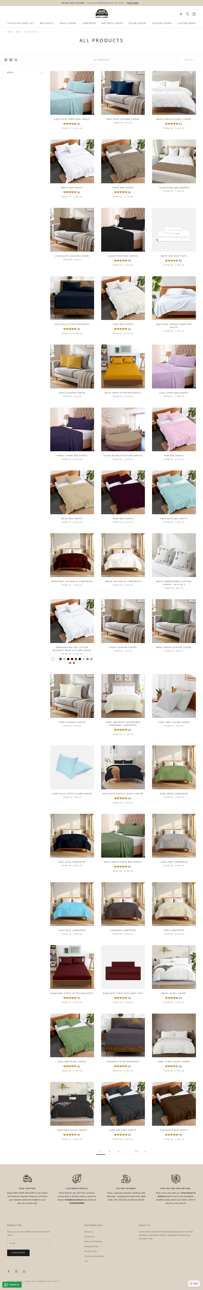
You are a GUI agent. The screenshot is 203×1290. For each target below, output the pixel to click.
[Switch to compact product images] (16, 60)
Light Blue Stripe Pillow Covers (72, 793)
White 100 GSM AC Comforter (123, 581)
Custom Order (186, 23)
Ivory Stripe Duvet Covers (174, 1061)
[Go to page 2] (145, 1151)
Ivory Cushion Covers (72, 722)
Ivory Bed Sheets (123, 324)
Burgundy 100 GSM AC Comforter (72, 581)
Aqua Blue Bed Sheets (174, 518)
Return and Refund (93, 1241)
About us (88, 1231)
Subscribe (18, 1252)
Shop (18, 32)
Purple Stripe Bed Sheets (72, 455)
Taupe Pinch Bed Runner (174, 187)
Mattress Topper (112, 23)
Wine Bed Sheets (123, 518)
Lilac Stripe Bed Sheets (174, 393)
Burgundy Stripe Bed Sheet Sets (123, 993)
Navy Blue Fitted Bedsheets (72, 324)
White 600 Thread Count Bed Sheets (174, 326)
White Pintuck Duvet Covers (174, 119)
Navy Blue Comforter (72, 862)
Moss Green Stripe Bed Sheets (123, 862)
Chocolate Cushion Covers (72, 256)
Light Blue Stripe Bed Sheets (72, 119)
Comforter (89, 23)
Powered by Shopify (48, 1281)
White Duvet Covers (174, 993)
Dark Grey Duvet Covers (72, 1130)
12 (136, 1151)
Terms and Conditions (94, 1256)
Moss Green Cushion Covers (173, 647)
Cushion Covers (162, 23)
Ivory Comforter (174, 930)
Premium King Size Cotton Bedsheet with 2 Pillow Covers (72, 649)
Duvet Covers (68, 23)
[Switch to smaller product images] (11, 60)
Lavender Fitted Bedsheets (123, 1061)
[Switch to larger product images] (5, 60)
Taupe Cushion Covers (123, 647)
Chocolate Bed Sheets (174, 1130)
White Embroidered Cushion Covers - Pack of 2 (173, 583)
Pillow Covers (137, 23)
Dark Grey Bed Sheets (123, 1130)
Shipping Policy (91, 1246)
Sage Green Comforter (174, 793)
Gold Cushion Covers (72, 393)
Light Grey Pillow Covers (174, 722)
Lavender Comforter (123, 930)
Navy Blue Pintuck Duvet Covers (123, 793)
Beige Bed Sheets (72, 518)
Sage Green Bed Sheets (72, 1061)
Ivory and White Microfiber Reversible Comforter (123, 723)
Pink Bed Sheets (174, 455)
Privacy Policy (90, 1251)
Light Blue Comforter (72, 930)
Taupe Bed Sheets (123, 187)
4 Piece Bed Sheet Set (21, 23)
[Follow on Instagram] (16, 1271)
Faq (86, 1261)
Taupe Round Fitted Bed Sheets (123, 455)
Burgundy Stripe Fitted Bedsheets (72, 993)
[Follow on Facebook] (8, 1271)
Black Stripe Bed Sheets (123, 256)
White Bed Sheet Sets (174, 256)
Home (10, 32)
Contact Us (89, 1236)
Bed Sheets (47, 23)
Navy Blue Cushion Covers (123, 119)
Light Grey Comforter (174, 862)
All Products (31, 32)
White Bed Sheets (72, 187)
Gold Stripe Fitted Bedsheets (123, 393)
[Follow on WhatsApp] (24, 1271)
